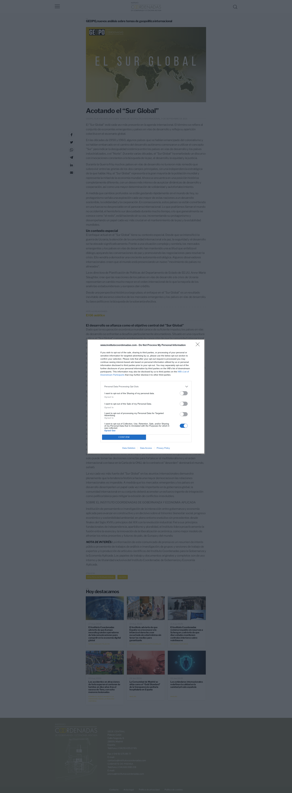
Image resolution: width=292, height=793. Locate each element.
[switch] (184, 393)
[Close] (199, 345)
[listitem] (146, 386)
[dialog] (146, 396)
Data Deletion (128, 448)
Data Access (146, 448)
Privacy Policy (163, 448)
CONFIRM (124, 437)
